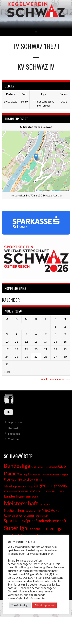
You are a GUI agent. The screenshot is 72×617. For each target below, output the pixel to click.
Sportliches (14, 520)
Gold (32, 479)
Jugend (41, 485)
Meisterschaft (21, 503)
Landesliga (13, 496)
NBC (39, 511)
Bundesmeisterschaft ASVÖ (44, 467)
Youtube (13, 439)
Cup (62, 466)
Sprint (30, 521)
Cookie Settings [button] (20, 605)
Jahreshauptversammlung (18, 486)
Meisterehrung (30, 496)
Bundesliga (17, 465)
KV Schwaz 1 (25, 491)
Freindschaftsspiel (59, 474)
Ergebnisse (38, 474)
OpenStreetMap (56, 190)
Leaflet (39, 190)
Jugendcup (58, 486)
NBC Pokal (51, 510)
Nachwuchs (13, 510)
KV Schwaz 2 (38, 491)
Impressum (15, 422)
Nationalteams (29, 511)
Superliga (15, 528)
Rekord (9, 515)
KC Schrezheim (11, 491)
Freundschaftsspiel (16, 479)
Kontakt (13, 427)
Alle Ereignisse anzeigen (55, 379)
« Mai (7, 371)
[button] (36, 157)
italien (39, 479)
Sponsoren (20, 515)
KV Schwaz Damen (55, 491)
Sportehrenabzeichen (37, 515)
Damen (11, 473)
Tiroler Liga (51, 528)
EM (30, 474)
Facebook (14, 433)
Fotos (46, 474)
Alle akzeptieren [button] (44, 605)
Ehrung (23, 474)
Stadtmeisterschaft (51, 521)
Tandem (34, 529)
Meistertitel (44, 504)
